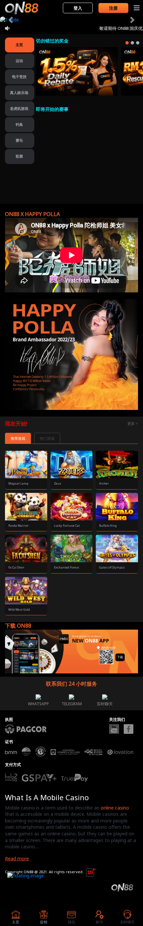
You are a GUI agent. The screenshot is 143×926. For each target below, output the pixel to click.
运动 (19, 60)
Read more (17, 858)
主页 (19, 44)
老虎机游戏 (19, 108)
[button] (11, 20)
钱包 (71, 921)
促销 (43, 921)
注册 (113, 8)
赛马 (19, 140)
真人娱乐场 (19, 92)
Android (107, 647)
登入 (77, 8)
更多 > (132, 423)
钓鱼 (19, 124)
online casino (115, 808)
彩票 (19, 156)
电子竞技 (19, 76)
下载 (120, 657)
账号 (99, 921)
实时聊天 (105, 704)
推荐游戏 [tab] (18, 438)
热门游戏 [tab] (47, 438)
